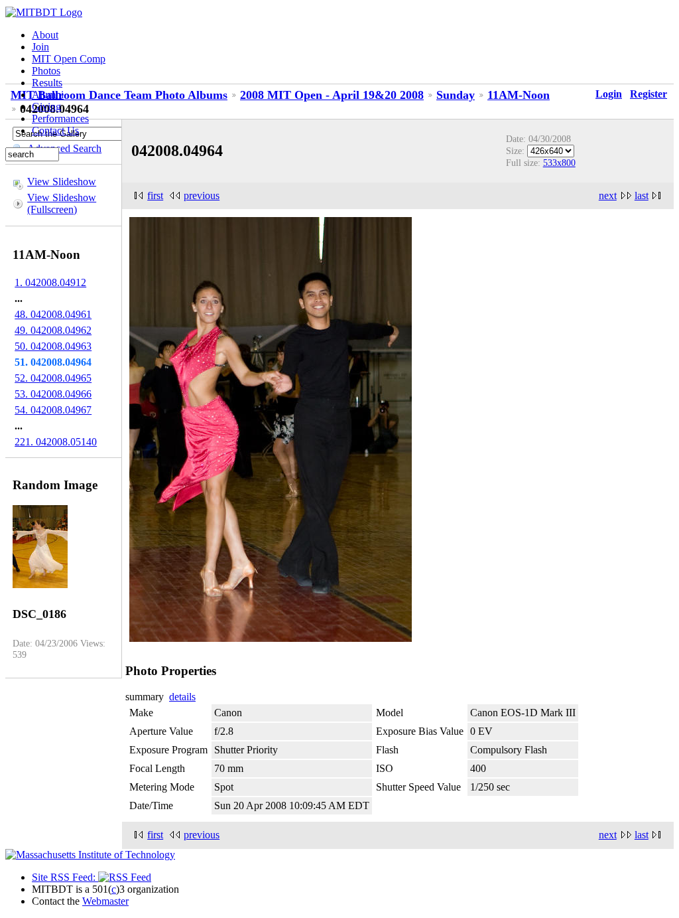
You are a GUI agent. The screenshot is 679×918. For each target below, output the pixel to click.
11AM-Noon (518, 95)
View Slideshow (61, 181)
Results (47, 82)
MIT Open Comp (68, 58)
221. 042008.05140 (56, 441)
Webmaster (105, 901)
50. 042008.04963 (53, 346)
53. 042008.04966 (53, 394)
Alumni (48, 94)
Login (608, 94)
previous (201, 195)
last (641, 195)
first (155, 195)
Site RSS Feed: (65, 877)
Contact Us (55, 130)
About (45, 34)
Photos (46, 70)
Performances (60, 118)
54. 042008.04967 (53, 410)
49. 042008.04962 (53, 330)
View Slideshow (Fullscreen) (61, 203)
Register (648, 94)
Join (40, 46)
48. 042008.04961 (53, 314)
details (182, 696)
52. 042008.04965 (53, 378)
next (608, 195)
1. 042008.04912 (50, 282)
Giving (46, 106)
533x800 (559, 162)
